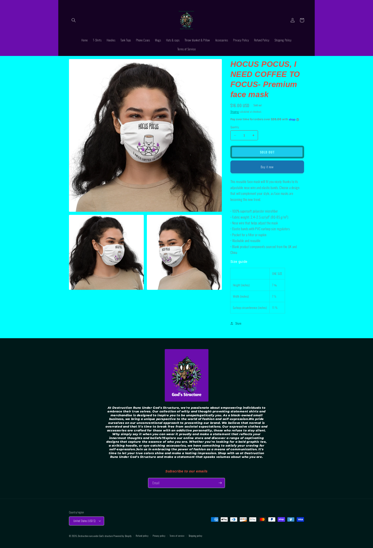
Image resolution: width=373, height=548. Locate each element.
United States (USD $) (84, 521)
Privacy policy (159, 535)
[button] (73, 20)
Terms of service (177, 535)
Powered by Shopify (122, 536)
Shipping (234, 111)
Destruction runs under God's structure (95, 536)
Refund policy (142, 535)
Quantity (234, 127)
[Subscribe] (220, 483)
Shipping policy (196, 535)
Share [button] (238, 323)
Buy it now (267, 166)
